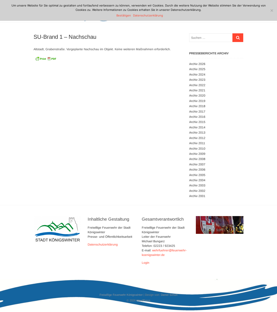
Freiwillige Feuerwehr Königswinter (121, 294)
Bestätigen (123, 15)
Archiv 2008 (197, 159)
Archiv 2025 (197, 69)
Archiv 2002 (197, 190)
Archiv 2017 (197, 111)
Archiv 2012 (197, 138)
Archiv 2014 (197, 127)
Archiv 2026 (197, 64)
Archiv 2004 (197, 180)
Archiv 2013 (197, 132)
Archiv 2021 (197, 90)
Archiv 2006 (197, 169)
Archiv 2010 (197, 148)
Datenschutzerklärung (103, 244)
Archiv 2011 (197, 143)
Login (145, 262)
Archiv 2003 (197, 185)
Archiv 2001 (197, 196)
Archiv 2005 (197, 175)
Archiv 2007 (197, 164)
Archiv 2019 (197, 101)
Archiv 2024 (197, 74)
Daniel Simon (169, 294)
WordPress (143, 300)
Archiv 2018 (197, 106)
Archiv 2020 (197, 95)
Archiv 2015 (197, 122)
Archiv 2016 (197, 116)
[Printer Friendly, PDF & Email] (46, 58)
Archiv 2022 (197, 85)
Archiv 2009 (197, 153)
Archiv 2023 (197, 79)
